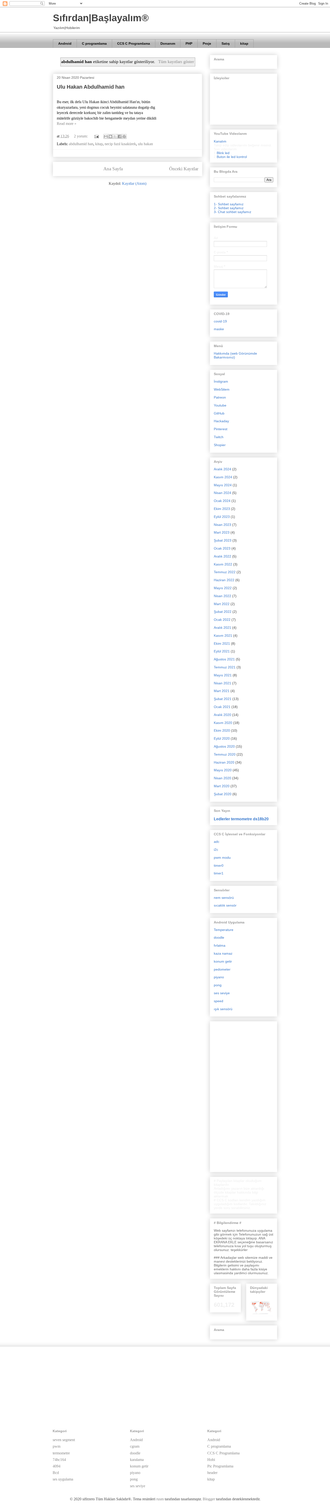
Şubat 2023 (222, 540)
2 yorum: (81, 136)
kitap (244, 43)
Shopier (220, 445)
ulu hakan (145, 144)
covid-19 (220, 321)
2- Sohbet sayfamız (229, 208)
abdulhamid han (81, 144)
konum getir (223, 961)
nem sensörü (224, 898)
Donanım (167, 43)
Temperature (223, 930)
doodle (219, 937)
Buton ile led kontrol (232, 157)
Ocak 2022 (222, 620)
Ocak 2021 (222, 707)
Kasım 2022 (223, 564)
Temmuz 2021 (225, 667)
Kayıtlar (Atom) (134, 183)
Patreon (220, 397)
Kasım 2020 (223, 723)
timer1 (218, 873)
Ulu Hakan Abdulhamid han (90, 87)
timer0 (218, 865)
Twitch (218, 437)
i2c (216, 849)
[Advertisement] (243, 1095)
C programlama (94, 43)
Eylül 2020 (222, 738)
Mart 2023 (222, 532)
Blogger (209, 1499)
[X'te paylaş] (115, 136)
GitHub (219, 413)
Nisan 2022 (222, 596)
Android (65, 43)
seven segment (64, 1440)
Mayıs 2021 (223, 675)
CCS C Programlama (133, 43)
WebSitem (222, 389)
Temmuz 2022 (225, 572)
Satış (226, 43)
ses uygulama (63, 1479)
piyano (219, 977)
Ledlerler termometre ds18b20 (241, 819)
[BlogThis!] (110, 136)
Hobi (211, 1460)
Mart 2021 (222, 691)
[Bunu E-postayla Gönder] (105, 136)
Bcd (56, 1473)
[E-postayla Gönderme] (96, 136)
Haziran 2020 (224, 762)
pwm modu (222, 857)
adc (216, 842)
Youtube (220, 405)
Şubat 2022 (222, 612)
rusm (160, 1499)
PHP (189, 43)
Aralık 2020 (222, 715)
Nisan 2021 (222, 683)
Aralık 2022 (222, 556)
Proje (207, 43)
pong (218, 985)
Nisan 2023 (222, 525)
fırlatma (219, 945)
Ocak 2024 (222, 501)
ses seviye (222, 993)
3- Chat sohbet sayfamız (232, 212)
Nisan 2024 (222, 493)
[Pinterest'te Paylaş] (124, 136)
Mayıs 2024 (223, 485)
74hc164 (59, 1460)
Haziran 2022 (224, 580)
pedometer (222, 969)
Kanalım (220, 141)
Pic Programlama (220, 1466)
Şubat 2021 (222, 699)
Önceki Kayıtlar (183, 168)
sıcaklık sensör (225, 905)
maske (219, 329)
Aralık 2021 (222, 627)
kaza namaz (223, 953)
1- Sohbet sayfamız (229, 204)
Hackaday (221, 421)
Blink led (223, 153)
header (212, 1473)
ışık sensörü (223, 1009)
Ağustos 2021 (224, 659)
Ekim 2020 (222, 730)
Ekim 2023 (222, 509)
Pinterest (220, 429)
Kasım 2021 (223, 635)
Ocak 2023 (222, 548)
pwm (56, 1446)
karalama (137, 1460)
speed (218, 1001)
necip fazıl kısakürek (120, 144)
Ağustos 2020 (224, 746)
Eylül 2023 (222, 517)
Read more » (66, 124)
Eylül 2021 (222, 651)
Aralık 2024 (222, 469)
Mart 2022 (222, 604)
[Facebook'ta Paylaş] (119, 136)
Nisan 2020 (222, 778)
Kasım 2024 (223, 477)
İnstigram (221, 381)
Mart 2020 (222, 786)
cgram (134, 1446)
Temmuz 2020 (225, 754)
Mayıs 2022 (223, 588)
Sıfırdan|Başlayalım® (101, 18)
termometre (61, 1453)
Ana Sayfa (113, 168)
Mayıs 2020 (223, 770)
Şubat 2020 (222, 794)
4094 (56, 1466)
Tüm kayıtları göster (176, 61)
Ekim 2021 (222, 643)
